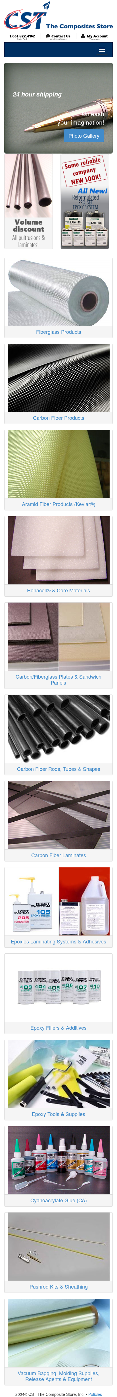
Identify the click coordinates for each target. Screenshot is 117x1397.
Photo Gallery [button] (83, 135)
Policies (95, 1394)
